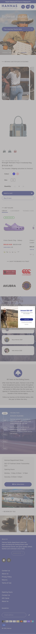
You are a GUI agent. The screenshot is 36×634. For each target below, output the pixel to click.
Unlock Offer (26, 319)
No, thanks (26, 324)
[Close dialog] (34, 307)
